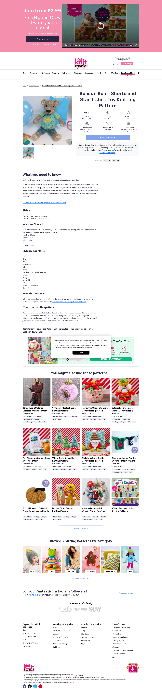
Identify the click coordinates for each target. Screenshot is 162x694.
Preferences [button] (88, 347)
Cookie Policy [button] (98, 345)
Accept (81, 352)
